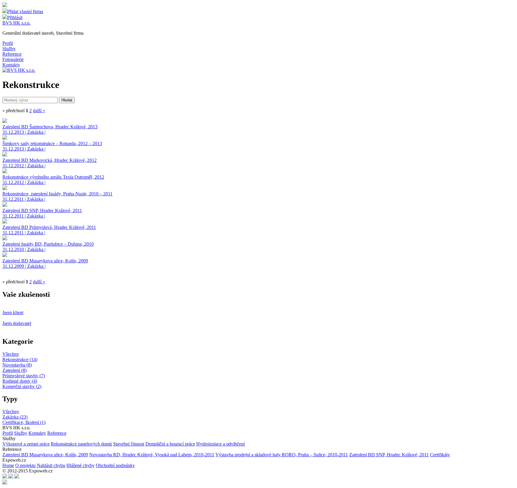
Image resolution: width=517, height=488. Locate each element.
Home (8, 465)
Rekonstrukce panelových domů (81, 443)
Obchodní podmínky (115, 465)
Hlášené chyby (80, 465)
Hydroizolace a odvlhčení (220, 443)
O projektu (25, 465)
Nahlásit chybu (51, 465)
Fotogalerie (13, 59)
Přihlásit (14, 17)
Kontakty (11, 64)
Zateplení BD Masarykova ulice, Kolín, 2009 (45, 454)
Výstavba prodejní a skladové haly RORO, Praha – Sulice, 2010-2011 (281, 454)
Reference (12, 54)
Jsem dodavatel (16, 323)
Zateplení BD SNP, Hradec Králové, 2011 (389, 454)
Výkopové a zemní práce (26, 443)
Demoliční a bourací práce (170, 443)
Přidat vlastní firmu (25, 11)
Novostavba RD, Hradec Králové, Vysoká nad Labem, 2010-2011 (151, 454)
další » (39, 110)
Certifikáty (440, 454)
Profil (7, 43)
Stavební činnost (128, 443)
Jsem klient (12, 312)
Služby (9, 48)
